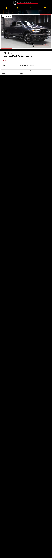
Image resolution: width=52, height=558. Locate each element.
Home (12, 13)
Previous (2, 31)
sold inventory (17, 13)
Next (49, 31)
